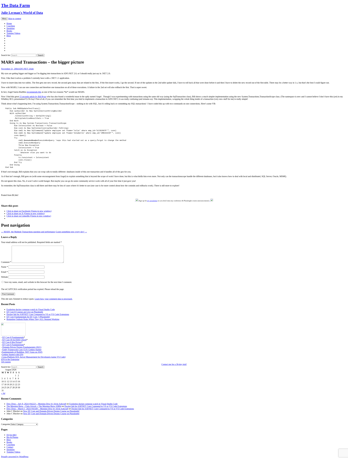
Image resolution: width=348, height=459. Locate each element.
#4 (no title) (11, 435)
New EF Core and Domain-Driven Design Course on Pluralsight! (51, 411)
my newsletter (152, 201)
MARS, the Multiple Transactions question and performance (28, 232)
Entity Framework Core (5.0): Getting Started (21, 349)
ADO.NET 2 (24, 69)
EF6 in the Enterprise (10, 359)
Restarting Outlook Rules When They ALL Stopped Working (33, 319)
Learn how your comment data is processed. (53, 299)
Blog (9, 36)
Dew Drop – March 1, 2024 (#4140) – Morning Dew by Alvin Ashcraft (37, 409)
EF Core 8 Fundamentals (13, 337)
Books (9, 31)
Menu (4, 19)
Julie (32, 69)
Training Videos (13, 33)
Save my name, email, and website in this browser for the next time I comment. (38, 282)
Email (4, 272)
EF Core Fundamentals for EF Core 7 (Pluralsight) (28, 317)
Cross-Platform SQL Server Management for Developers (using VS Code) (34, 357)
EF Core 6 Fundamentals (13, 345)
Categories (5, 424)
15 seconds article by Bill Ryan (32, 96)
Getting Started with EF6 (12, 354)
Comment (6, 262)
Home (9, 23)
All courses (6, 362)
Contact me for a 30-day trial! (174, 364)
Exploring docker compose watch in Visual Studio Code (31, 309)
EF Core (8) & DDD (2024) (14, 340)
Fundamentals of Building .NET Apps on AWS (22, 352)
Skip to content (14, 18)
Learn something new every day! (71, 232)
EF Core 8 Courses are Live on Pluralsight (25, 312)
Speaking (11, 28)
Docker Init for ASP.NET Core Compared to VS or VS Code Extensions (38, 314)
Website (4, 277)
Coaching (11, 26)
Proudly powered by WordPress (14, 456)
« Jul (3, 393)
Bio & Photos (12, 437)
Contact (10, 447)
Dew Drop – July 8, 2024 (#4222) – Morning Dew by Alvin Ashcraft (36, 404)
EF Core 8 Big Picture (11, 342)
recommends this (34, 92)
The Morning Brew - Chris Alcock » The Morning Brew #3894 (34, 406)
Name (4, 267)
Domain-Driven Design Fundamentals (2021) (21, 347)
